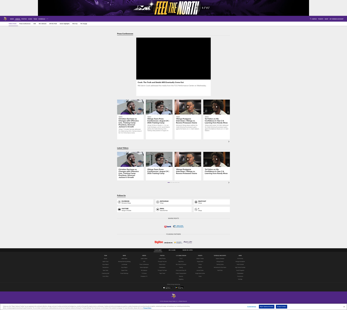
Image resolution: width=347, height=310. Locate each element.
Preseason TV (144, 276)
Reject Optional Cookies (266, 306)
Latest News (124, 258)
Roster (105, 258)
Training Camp (220, 264)
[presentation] (229, 142)
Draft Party (220, 270)
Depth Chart (105, 261)
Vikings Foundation (240, 261)
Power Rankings (124, 273)
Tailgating (181, 279)
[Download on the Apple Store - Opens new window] (167, 287)
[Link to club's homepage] (5, 19)
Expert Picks (124, 270)
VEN (144, 261)
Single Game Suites (200, 273)
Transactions (105, 267)
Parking (181, 267)
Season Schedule (220, 258)
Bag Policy (181, 261)
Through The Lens (162, 261)
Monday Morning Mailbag (124, 261)
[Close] (344, 307)
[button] (168, 58)
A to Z (181, 258)
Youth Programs (240, 270)
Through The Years (162, 270)
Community (240, 258)
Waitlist (200, 267)
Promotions (240, 276)
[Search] (310, 19)
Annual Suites (200, 270)
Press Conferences (144, 264)
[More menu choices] (47, 19)
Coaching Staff (105, 273)
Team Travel (162, 273)
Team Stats (105, 270)
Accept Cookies (281, 306)
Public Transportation (181, 273)
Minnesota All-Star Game (220, 267)
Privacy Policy (147, 308)
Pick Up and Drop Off (181, 270)
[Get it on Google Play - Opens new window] (179, 288)
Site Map (240, 279)
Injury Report (105, 264)
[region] (173, 307)
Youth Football (240, 264)
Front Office (105, 276)
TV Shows (144, 273)
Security (181, 276)
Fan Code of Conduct (181, 264)
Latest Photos (162, 258)
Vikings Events (220, 261)
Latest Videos (144, 258)
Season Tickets (200, 258)
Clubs (200, 276)
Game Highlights (144, 267)
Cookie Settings (251, 306)
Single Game (200, 261)
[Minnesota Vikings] (173, 296)
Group (200, 264)
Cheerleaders (162, 267)
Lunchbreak (124, 264)
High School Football (240, 267)
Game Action (162, 264)
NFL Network (144, 270)
